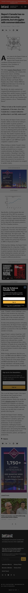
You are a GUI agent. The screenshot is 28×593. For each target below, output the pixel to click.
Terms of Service (17, 305)
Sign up (14, 302)
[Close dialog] (25, 287)
